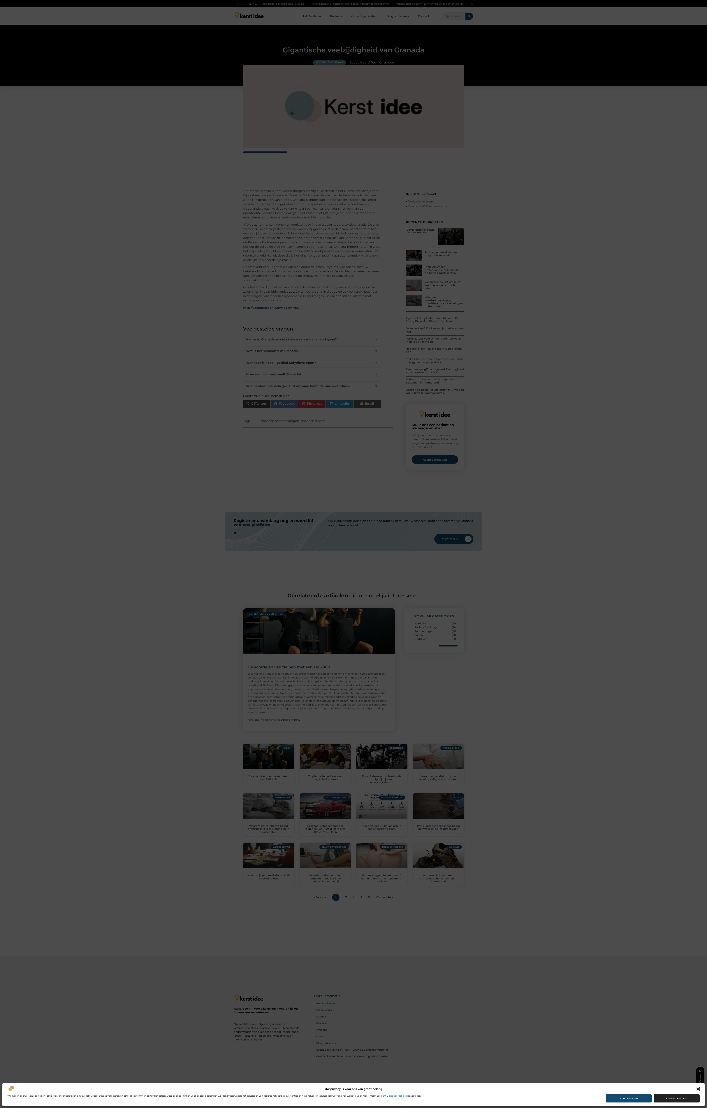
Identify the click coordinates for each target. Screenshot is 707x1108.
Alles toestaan (629, 1098)
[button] (698, 1089)
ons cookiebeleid (398, 1095)
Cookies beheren (676, 1098)
